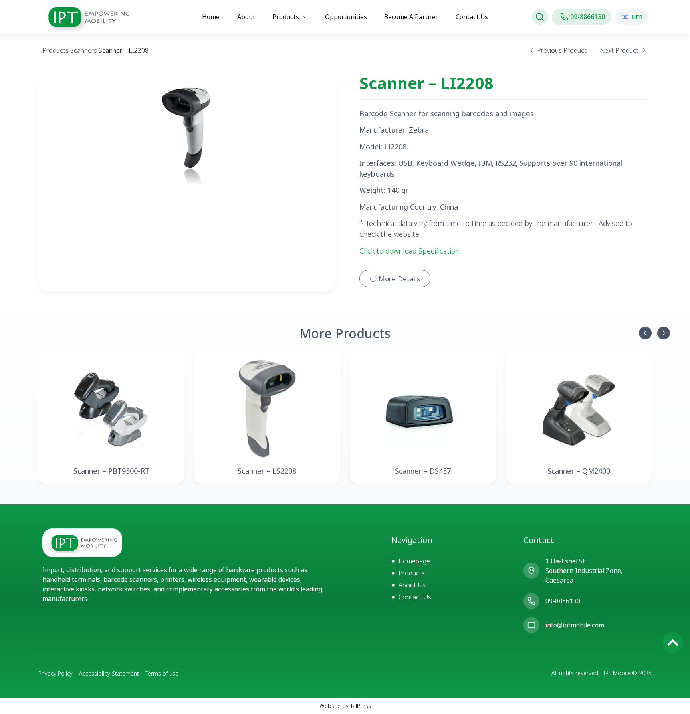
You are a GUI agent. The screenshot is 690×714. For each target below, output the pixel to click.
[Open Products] (304, 17)
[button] (645, 333)
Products (55, 50)
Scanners (83, 50)
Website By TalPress (345, 706)
